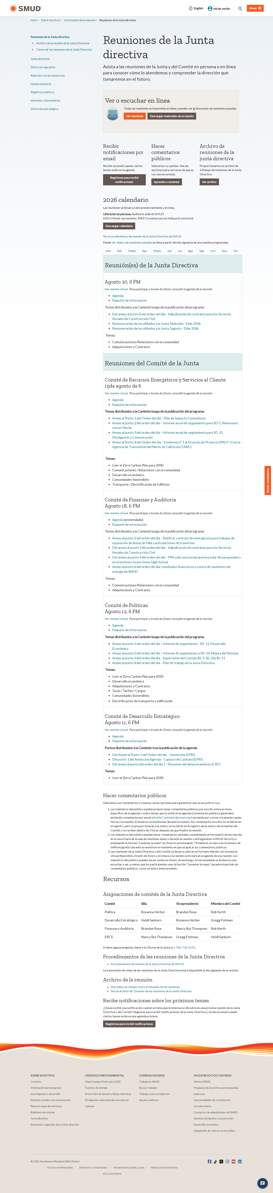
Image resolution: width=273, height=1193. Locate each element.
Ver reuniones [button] (134, 116)
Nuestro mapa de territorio (46, 1106)
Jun (169, 250)
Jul (179, 250)
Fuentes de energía (96, 1087)
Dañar (132, 250)
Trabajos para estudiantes (154, 1093)
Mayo (157, 250)
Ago (190, 250)
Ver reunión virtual (116, 289)
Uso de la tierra (202, 1106)
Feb (119, 250)
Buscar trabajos (148, 1087)
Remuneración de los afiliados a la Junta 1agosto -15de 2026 (155, 328)
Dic (236, 250)
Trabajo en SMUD (149, 1081)
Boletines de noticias (43, 1112)
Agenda (118, 296)
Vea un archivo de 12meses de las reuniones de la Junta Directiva (150, 991)
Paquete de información (129, 300)
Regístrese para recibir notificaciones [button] (129, 1023)
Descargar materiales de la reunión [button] (172, 116)
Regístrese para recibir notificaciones (124, 179)
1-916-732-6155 (184, 947)
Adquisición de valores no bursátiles (214, 1130)
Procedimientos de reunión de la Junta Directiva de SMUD (147, 964)
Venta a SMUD (202, 1081)
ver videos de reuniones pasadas (132, 242)
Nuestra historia (41, 84)
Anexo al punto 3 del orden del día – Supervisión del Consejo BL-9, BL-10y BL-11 (168, 658)
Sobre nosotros (50, 20)
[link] (108, 251)
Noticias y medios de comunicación (51, 1100)
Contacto (36, 1081)
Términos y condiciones (93, 1167)
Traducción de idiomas (163, 1167)
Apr (144, 250)
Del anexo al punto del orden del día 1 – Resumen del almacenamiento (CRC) (166, 764)
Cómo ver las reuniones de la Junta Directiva (64, 49)
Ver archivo (209, 181)
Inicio (34, 20)
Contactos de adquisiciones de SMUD (216, 1112)
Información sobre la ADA (128, 1167)
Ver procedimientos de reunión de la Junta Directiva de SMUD (142, 236)
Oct (212, 250)
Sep (201, 250)
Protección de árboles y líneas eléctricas (108, 1093)
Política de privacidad (60, 1167)
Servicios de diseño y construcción (214, 1118)
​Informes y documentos (46, 100)
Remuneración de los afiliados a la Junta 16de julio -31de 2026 (156, 323)
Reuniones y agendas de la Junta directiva (55, 1124)
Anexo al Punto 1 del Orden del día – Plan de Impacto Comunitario (159, 418)
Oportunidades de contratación (212, 1100)
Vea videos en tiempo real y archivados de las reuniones (145, 986)
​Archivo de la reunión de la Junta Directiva (62, 43)
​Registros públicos (42, 92)
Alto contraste (112, 1173)
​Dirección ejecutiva (43, 67)
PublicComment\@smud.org (172, 817)
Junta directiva (40, 58)
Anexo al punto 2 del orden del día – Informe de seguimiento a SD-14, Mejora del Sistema (175, 653)
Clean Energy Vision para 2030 (102, 1081)
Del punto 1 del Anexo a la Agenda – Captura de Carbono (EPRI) (157, 759)
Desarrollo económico (206, 1124)
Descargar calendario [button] (119, 226)
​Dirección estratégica (44, 108)
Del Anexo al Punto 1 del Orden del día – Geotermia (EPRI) (153, 755)
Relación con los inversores (48, 75)
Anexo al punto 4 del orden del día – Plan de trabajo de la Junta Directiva (163, 663)
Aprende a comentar (167, 181)
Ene (108, 250)
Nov (224, 250)
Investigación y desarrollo (45, 1093)
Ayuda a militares (149, 1100)
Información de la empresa (79, 20)
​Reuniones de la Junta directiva (50, 36)
